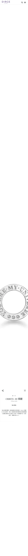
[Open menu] (25, 2)
